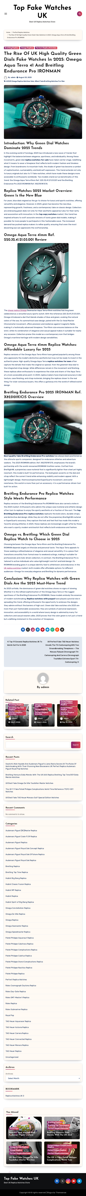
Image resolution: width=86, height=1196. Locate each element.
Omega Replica (27, 48)
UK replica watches (12, 568)
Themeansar (61, 1193)
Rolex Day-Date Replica (16, 991)
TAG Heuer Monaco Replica (17, 1045)
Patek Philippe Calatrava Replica (19, 944)
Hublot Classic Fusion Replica (18, 884)
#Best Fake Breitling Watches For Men (50, 81)
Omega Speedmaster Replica (18, 932)
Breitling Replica (11, 48)
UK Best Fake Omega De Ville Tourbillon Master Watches (29, 783)
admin (13, 77)
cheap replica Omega (17, 310)
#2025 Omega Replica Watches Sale (20, 81)
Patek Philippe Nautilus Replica (19, 968)
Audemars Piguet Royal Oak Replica (21, 860)
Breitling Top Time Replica (16, 708)
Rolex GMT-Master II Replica (17, 997)
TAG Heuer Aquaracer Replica (18, 1021)
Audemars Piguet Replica (16, 842)
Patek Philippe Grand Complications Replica (24, 962)
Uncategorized (12, 1057)
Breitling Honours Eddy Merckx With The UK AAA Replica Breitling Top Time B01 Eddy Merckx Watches (42, 776)
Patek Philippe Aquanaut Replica (20, 938)
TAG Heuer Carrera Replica (17, 1033)
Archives (9, 1074)
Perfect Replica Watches (46, 48)
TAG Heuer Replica (13, 1051)
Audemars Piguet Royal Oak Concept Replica (25, 848)
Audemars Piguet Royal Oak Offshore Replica (25, 854)
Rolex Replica (11, 1003)
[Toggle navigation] (6, 13)
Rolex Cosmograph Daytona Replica (21, 986)
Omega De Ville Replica (41, 705)
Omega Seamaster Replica (17, 926)
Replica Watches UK (14, 1096)
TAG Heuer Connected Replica (18, 1039)
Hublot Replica (12, 896)
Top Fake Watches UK (21, 1178)
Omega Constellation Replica (18, 908)
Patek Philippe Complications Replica (67, 703)
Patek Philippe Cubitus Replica (19, 956)
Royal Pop (10, 1015)
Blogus (50, 1193)
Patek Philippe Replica (67, 708)
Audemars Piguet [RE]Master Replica (21, 831)
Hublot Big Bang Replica (16, 878)
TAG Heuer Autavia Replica (17, 1027)
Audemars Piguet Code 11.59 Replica (21, 836)
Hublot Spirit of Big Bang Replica (20, 902)
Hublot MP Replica (13, 890)
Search (9, 737)
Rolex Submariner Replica (16, 1009)
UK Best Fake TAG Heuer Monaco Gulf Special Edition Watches (32, 798)
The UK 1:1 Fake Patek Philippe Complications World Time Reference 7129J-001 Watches (39, 790)
